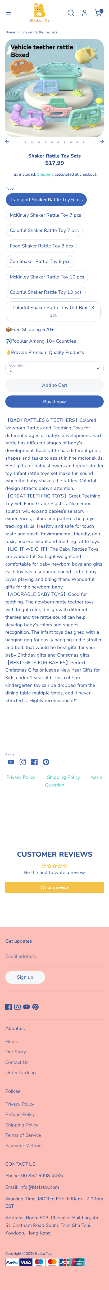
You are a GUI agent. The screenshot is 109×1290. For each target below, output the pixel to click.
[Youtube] (11, 762)
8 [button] (71, 142)
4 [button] (45, 142)
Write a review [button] (54, 887)
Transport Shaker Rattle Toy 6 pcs (46, 199)
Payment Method (23, 1145)
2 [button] (32, 142)
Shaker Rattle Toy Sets (39, 32)
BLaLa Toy (43, 1253)
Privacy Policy (20, 777)
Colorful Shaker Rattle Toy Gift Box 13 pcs (53, 311)
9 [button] (77, 142)
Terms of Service (23, 1135)
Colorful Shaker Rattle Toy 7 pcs (44, 230)
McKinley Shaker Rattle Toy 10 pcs (47, 277)
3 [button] (39, 142)
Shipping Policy (63, 777)
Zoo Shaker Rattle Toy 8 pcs (40, 261)
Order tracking (20, 1072)
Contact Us (17, 1062)
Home (10, 32)
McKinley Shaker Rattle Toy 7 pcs (45, 215)
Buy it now (54, 402)
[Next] (102, 142)
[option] (54, 88)
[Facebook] (34, 762)
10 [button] (83, 142)
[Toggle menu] (7, 12)
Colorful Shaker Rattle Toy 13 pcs (46, 292)
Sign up (25, 977)
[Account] (84, 11)
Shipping (45, 174)
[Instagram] (23, 762)
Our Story (15, 1052)
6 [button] (58, 142)
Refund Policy (20, 1114)
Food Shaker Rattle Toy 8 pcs (41, 246)
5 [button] (52, 142)
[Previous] (7, 142)
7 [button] (64, 142)
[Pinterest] (46, 762)
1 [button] (25, 142)
